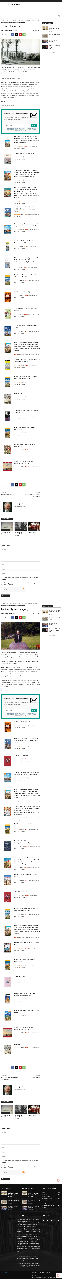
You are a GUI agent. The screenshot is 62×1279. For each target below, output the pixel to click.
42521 (21, 157)
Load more (51, 52)
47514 (21, 314)
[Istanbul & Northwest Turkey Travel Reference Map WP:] (7, 247)
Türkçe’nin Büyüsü (32, 532)
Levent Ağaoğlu (8, 30)
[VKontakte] (58, 1220)
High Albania (18, 393)
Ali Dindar (4, 1272)
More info (23, 148)
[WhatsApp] (24, 34)
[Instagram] (53, 1)
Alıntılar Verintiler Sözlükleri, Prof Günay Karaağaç (19, 534)
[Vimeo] (58, 1)
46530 (22, 229)
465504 (22, 466)
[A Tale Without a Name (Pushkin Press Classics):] (7, 315)
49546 (22, 214)
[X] (55, 1)
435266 (22, 397)
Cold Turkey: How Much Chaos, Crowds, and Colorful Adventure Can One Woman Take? (26, 209)
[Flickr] (51, 1220)
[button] (59, 16)
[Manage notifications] (58, 1275)
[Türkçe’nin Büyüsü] (34, 526)
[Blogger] (43, 1220)
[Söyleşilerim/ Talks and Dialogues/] (45, 41)
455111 (22, 365)
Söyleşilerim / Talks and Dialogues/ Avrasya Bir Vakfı (54, 47)
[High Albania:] (7, 399)
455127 (22, 331)
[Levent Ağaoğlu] (2, 30)
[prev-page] (2, 539)
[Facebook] (51, 1)
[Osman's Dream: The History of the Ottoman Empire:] (7, 450)
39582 (22, 295)
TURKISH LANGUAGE (25, 20)
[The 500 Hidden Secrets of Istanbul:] (7, 159)
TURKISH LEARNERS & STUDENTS (12, 20)
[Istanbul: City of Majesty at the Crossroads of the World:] (7, 467)
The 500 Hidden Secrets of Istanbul (25, 153)
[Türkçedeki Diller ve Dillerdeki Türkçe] (7, 526)
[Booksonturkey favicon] (12, 4)
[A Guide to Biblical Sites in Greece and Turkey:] (7, 332)
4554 (21, 246)
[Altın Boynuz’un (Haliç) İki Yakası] (45, 36)
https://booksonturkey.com (20, 506)
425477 (22, 450)
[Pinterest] (20, 34)
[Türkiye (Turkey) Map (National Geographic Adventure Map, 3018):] (7, 365)
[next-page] (5, 539)
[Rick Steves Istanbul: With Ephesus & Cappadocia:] (7, 433)
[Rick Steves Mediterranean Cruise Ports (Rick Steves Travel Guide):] (7, 281)
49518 (21, 180)
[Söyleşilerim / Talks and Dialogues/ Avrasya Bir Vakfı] (45, 47)
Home (2, 20)
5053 (21, 267)
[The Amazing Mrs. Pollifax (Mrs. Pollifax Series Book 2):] (7, 416)
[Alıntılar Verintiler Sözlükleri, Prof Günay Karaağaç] (21, 526)
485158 (22, 433)
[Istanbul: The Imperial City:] (7, 298)
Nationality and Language (7, 494)
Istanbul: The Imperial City (22, 292)
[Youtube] (60, 1)
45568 (22, 280)
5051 (21, 146)
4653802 (22, 416)
